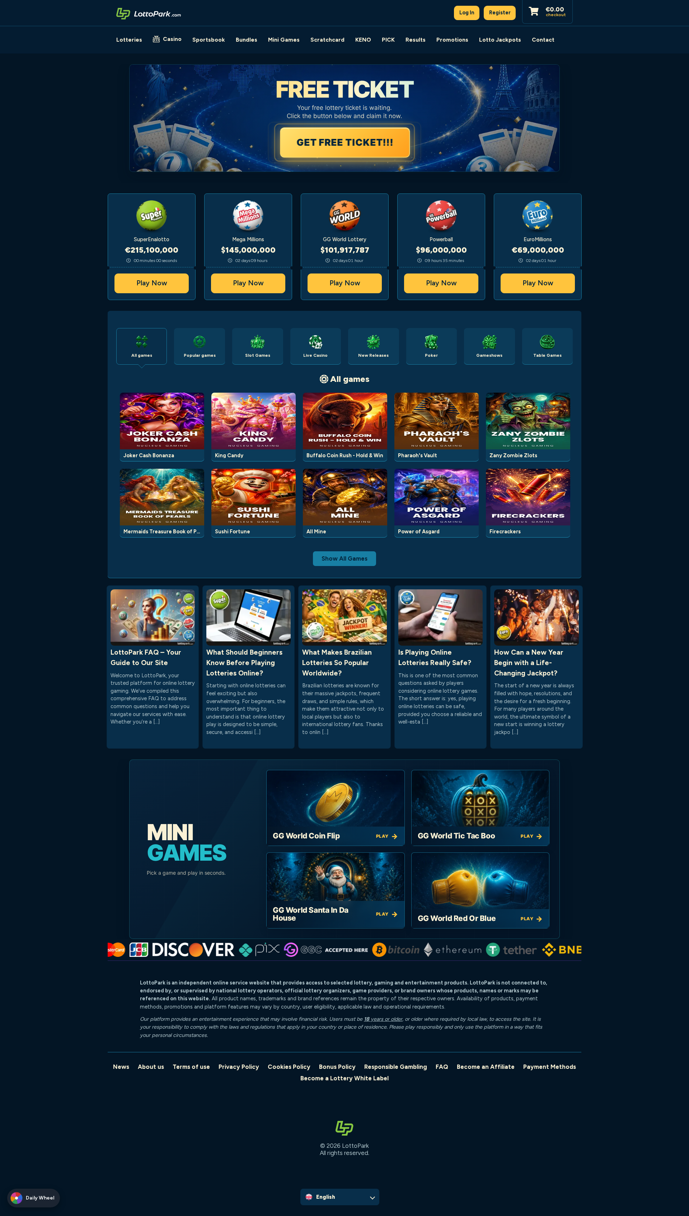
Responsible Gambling (395, 1066)
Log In (466, 12)
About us (151, 1066)
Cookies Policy (289, 1066)
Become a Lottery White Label (344, 1078)
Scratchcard (327, 39)
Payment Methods (549, 1066)
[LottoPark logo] (148, 12)
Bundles (246, 39)
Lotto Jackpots (500, 39)
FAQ (442, 1066)
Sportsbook (208, 39)
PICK (388, 39)
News (121, 1066)
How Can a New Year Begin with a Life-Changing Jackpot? (528, 662)
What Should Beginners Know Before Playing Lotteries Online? (244, 662)
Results (416, 39)
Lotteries (129, 39)
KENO (363, 39)
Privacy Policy (239, 1066)
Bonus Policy (337, 1066)
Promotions (452, 39)
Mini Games (284, 39)
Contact (543, 39)
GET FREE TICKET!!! (344, 142)
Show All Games (344, 558)
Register (500, 12)
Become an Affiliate (486, 1066)
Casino (172, 39)
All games (349, 379)
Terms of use (191, 1066)
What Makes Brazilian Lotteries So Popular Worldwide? (337, 662)
